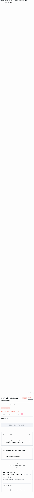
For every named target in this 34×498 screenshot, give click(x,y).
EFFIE (2, 396)
